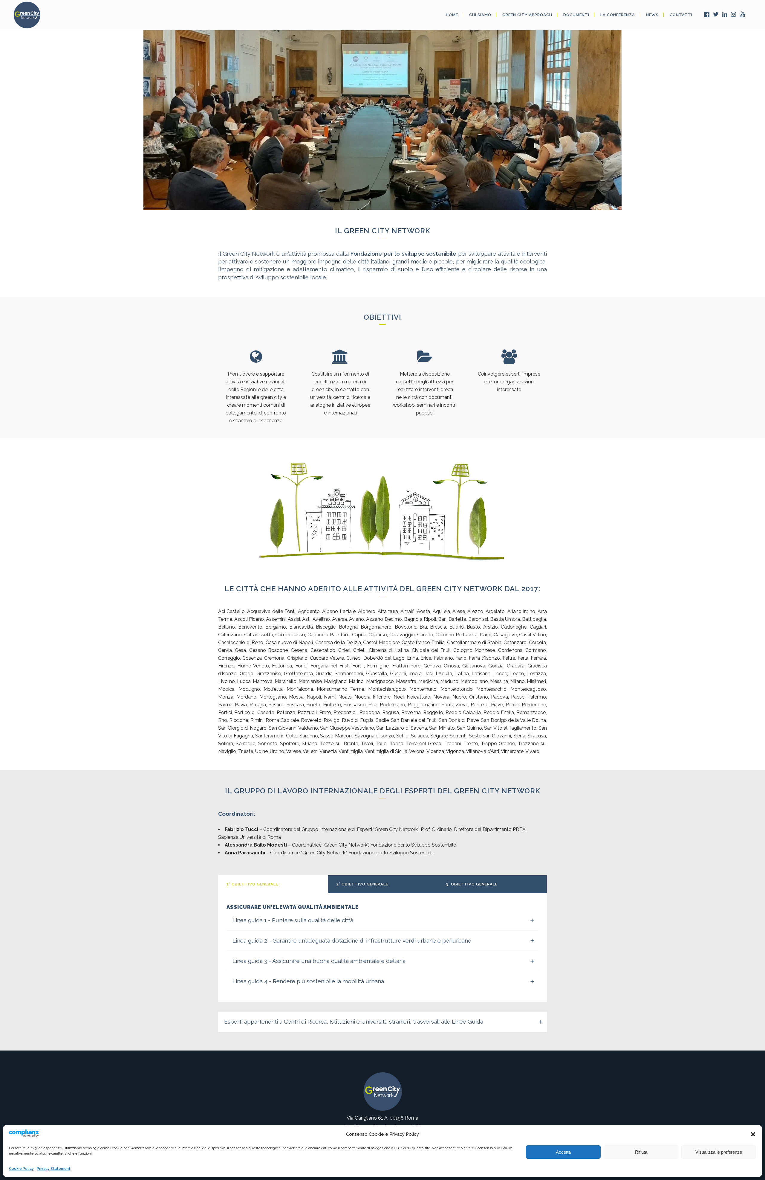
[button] (753, 1134)
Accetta (563, 1152)
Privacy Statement (54, 1169)
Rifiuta (641, 1152)
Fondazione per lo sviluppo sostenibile (403, 253)
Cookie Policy (21, 1169)
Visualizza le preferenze (718, 1152)
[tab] (273, 884)
